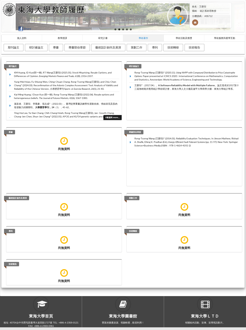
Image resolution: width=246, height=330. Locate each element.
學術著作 (143, 38)
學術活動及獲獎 (184, 38)
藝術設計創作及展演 (108, 47)
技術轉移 (173, 47)
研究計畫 (103, 38)
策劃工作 (136, 47)
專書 (56, 47)
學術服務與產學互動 (224, 38)
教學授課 (62, 38)
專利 (155, 47)
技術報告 (194, 47)
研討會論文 (36, 47)
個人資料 (21, 38)
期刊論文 (13, 47)
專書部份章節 (77, 47)
